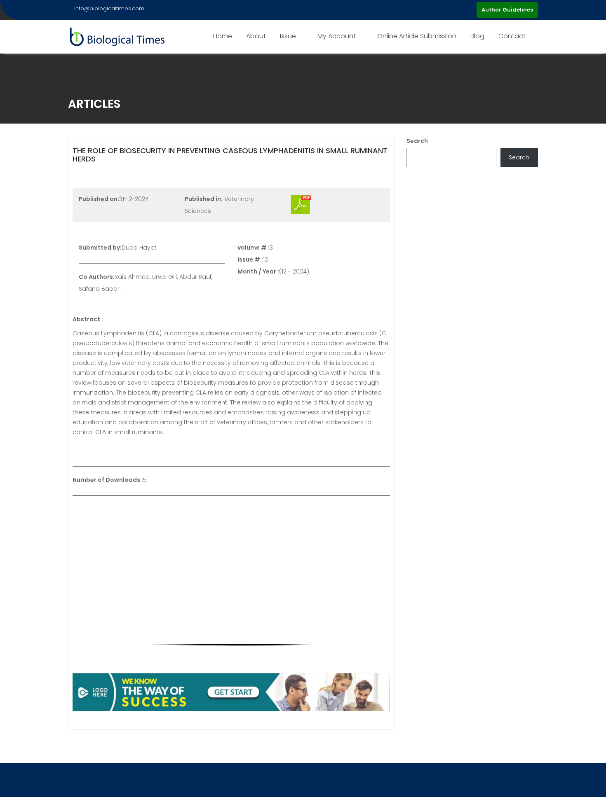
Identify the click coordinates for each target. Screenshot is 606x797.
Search (417, 141)
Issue (288, 36)
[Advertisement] (231, 561)
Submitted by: (100, 247)
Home (222, 36)
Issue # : (250, 259)
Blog (477, 36)
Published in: (204, 199)
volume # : (253, 247)
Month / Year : (258, 271)
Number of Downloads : (108, 480)
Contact (512, 36)
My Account (336, 36)
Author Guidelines (507, 10)
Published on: (99, 199)
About (256, 36)
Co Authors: (97, 277)
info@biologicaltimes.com (109, 8)
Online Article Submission (416, 36)
